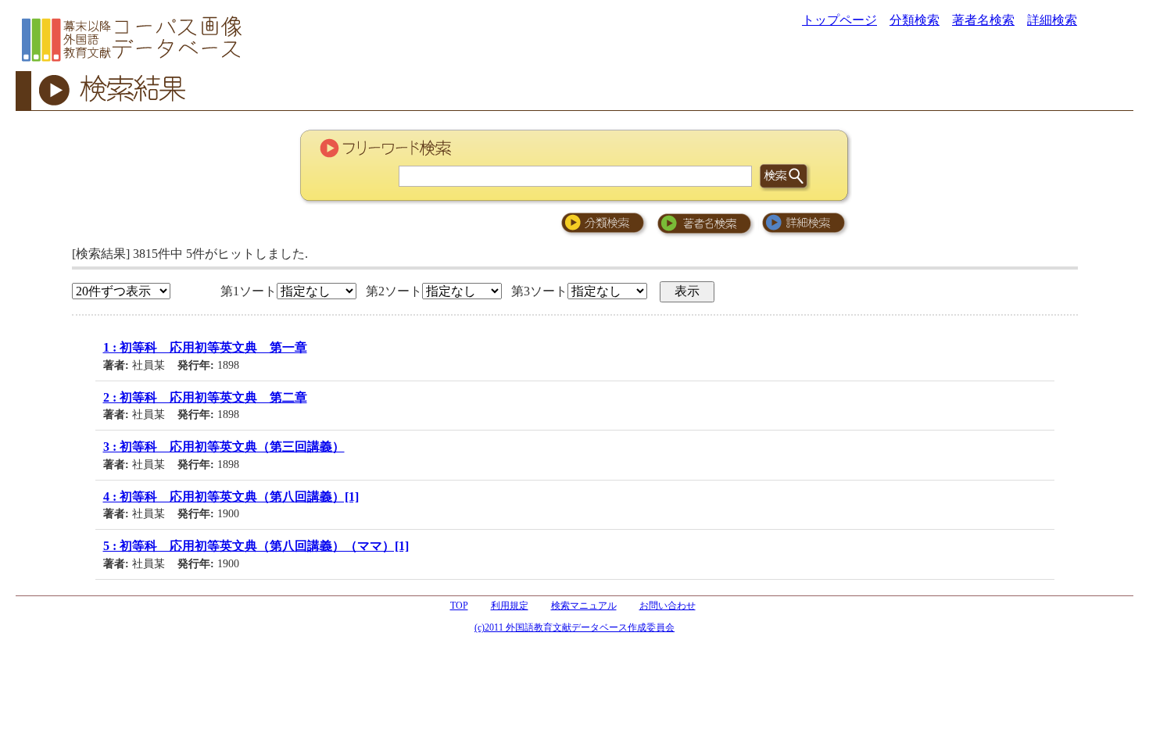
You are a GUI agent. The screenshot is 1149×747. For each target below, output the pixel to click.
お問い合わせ (667, 605)
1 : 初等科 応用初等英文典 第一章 (205, 347)
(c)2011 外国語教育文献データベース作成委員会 (574, 627)
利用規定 (509, 605)
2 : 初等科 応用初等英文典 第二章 (205, 397)
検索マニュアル (584, 605)
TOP (459, 605)
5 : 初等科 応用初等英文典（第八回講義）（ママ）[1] (256, 545)
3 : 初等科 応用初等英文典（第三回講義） (224, 446)
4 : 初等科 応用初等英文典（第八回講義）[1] (231, 496)
